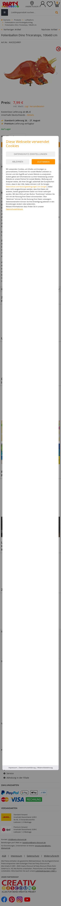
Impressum (13, 767)
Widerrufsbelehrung (45, 767)
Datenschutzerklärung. (14, 209)
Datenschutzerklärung (27, 767)
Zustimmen (43, 161)
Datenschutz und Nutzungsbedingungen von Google (26, 186)
